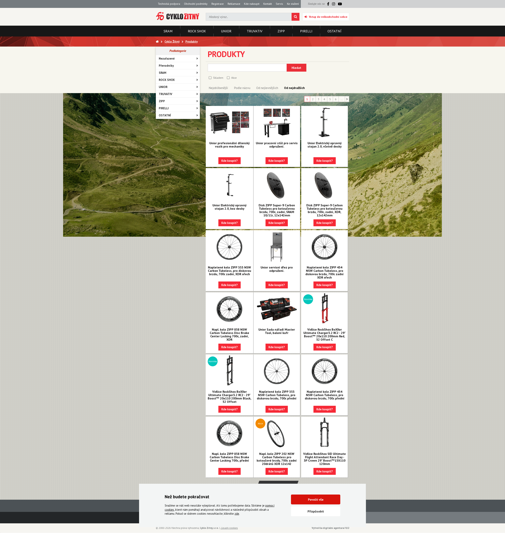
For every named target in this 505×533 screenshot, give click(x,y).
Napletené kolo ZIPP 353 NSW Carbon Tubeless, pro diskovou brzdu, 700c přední (276, 395)
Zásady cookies (229, 528)
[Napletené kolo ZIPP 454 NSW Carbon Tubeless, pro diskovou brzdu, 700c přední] (324, 371)
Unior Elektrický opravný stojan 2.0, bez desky (229, 206)
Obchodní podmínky (196, 4)
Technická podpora (169, 4)
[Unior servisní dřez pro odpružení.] (276, 247)
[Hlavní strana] (157, 41)
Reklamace (234, 4)
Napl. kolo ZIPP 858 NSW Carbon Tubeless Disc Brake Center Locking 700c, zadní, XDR (229, 334)
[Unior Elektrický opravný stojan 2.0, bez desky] (229, 185)
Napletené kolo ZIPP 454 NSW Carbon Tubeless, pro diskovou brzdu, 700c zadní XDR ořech (324, 272)
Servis (279, 4)
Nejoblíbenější (218, 88)
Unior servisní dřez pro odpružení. (277, 269)
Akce (234, 77)
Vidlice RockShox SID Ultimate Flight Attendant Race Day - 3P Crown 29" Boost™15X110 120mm (324, 459)
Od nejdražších (294, 88)
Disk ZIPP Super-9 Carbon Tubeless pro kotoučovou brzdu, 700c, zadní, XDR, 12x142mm (324, 210)
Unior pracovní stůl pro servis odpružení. (277, 144)
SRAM (162, 73)
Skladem (218, 77)
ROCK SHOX (167, 80)
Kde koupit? (229, 161)
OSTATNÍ (165, 115)
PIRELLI (164, 108)
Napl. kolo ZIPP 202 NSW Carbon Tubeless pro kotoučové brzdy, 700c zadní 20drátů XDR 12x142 (277, 459)
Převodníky (166, 65)
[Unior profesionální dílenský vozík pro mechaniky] (229, 122)
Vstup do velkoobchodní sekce (328, 17)
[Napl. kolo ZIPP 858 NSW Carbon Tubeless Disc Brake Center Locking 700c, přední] (229, 433)
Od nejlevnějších (267, 88)
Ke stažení (293, 4)
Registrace (217, 4)
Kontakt (267, 4)
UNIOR (163, 87)
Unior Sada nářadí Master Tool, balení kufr (276, 331)
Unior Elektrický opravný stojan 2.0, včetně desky (325, 144)
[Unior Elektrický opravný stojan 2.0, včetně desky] (324, 122)
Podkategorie (177, 51)
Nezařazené (167, 58)
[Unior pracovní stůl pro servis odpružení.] (276, 122)
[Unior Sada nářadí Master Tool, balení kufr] (276, 309)
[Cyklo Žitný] (178, 16)
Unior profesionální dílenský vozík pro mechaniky (229, 144)
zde (237, 513)
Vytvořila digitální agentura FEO (330, 528)
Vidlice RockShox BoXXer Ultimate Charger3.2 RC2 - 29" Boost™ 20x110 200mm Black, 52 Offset (229, 397)
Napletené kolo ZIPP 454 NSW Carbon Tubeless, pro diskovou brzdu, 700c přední (324, 395)
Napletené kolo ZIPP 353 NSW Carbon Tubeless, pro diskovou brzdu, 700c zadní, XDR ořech (229, 270)
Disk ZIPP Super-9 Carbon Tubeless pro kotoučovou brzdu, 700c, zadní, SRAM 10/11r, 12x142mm (277, 210)
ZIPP (162, 101)
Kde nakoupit (251, 4)
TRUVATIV (165, 94)
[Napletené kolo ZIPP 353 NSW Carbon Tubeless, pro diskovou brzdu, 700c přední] (276, 371)
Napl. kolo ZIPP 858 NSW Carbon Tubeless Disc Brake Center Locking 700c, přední (229, 457)
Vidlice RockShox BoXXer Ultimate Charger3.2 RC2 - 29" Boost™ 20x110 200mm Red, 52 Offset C (324, 334)
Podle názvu (242, 88)
